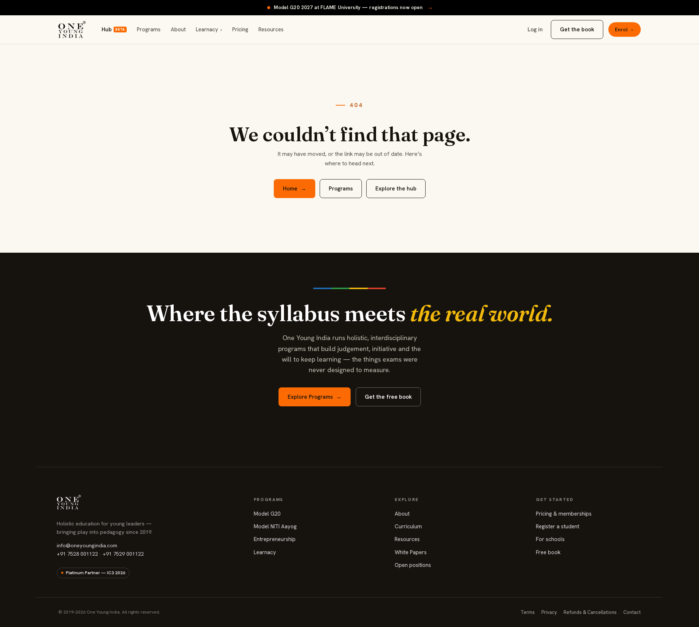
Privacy (549, 612)
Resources (271, 29)
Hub (113, 29)
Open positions (413, 565)
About (178, 29)
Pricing (240, 29)
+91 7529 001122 (123, 553)
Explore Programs (314, 397)
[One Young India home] (72, 29)
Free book (548, 552)
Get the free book (388, 397)
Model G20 (267, 513)
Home (294, 188)
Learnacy (209, 29)
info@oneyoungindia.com (87, 545)
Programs (149, 29)
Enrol (624, 29)
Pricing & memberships (564, 513)
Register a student (557, 526)
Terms (528, 612)
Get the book (577, 29)
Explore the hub (395, 188)
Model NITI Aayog (275, 526)
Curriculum (408, 526)
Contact (632, 612)
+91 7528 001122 (77, 553)
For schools (550, 539)
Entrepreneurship (275, 539)
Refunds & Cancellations (590, 612)
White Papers (411, 552)
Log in (535, 29)
